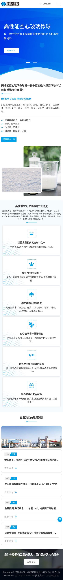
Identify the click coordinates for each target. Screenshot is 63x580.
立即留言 (31, 562)
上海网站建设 (52, 576)
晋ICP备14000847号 (25, 576)
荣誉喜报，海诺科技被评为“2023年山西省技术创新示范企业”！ (31, 460)
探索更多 (7, 139)
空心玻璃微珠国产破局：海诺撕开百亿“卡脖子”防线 (31, 484)
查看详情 (8, 468)
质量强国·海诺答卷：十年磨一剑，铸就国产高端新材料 (32, 508)
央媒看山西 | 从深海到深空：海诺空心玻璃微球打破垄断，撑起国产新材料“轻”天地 (32, 533)
